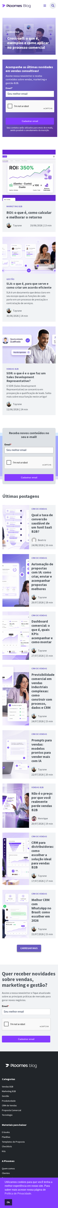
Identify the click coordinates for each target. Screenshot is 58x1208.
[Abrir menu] (45, 5)
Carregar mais (29, 948)
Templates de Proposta (13, 1141)
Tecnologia (7, 1115)
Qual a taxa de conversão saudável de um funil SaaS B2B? (42, 523)
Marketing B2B (14, 206)
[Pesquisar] (53, 5)
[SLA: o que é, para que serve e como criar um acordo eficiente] (29, 255)
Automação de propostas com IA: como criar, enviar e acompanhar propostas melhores (42, 576)
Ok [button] (8, 1202)
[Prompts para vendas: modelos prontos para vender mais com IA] (15, 754)
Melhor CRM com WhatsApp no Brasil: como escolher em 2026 (41, 910)
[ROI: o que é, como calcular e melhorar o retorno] (29, 175)
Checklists (7, 1146)
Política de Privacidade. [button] (18, 1193)
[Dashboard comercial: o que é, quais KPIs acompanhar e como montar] (15, 636)
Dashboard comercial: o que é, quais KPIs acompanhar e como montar (42, 631)
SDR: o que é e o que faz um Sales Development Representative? (26, 377)
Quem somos (8, 1168)
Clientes (6, 1173)
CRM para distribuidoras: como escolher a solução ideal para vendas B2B (42, 855)
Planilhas (6, 1137)
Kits (4, 1151)
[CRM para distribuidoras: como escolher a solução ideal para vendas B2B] (15, 859)
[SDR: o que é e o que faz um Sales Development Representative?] (29, 344)
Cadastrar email (30, 121)
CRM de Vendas (39, 508)
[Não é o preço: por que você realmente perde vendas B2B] (15, 805)
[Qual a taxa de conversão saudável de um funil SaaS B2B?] (15, 527)
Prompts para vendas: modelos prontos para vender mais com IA (41, 750)
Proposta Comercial (11, 1110)
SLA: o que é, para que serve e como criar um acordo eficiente (29, 285)
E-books (6, 1132)
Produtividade (9, 1100)
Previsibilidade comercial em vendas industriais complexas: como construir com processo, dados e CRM (42, 691)
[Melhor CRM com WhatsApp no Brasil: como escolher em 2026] (15, 914)
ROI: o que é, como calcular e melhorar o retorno (29, 215)
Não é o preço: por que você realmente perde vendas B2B (42, 801)
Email (9, 88)
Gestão (10, 279)
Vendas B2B (12, 368)
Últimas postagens (20, 496)
